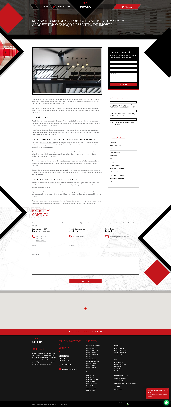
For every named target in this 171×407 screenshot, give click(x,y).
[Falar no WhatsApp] (166, 402)
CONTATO (64, 348)
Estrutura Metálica (116, 145)
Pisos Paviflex (117, 369)
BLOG (62, 345)
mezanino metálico (50, 108)
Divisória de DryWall (92, 354)
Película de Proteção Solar (121, 375)
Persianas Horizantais (120, 350)
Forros (113, 149)
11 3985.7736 (41, 241)
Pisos (112, 162)
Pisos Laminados (118, 362)
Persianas (113, 158)
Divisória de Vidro (91, 352)
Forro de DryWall (91, 388)
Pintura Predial (118, 389)
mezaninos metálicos (63, 154)
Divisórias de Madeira (92, 361)
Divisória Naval (90, 348)
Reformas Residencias (117, 172)
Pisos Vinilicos (117, 366)
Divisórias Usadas (91, 357)
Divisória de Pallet (91, 367)
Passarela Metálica (119, 381)
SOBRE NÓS (38, 349)
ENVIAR (85, 281)
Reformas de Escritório (117, 175)
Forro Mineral (90, 377)
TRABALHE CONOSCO (70, 341)
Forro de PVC (90, 375)
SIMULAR (123, 84)
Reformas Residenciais (117, 178)
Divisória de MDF (91, 363)
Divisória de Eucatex (92, 350)
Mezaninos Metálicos (119, 378)
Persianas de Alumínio (120, 354)
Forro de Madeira (91, 386)
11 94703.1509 (78, 237)
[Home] (85, 16)
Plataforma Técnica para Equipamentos (125, 383)
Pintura (113, 182)
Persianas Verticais (119, 348)
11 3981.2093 (44, 7)
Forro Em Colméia (91, 383)
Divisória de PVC (91, 365)
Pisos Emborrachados (120, 364)
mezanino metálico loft (57, 103)
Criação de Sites (122, 402)
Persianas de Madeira (120, 352)
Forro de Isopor (90, 381)
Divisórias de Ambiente (93, 345)
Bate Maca (117, 386)
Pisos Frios (117, 371)
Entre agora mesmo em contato (71, 203)
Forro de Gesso (90, 390)
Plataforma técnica (116, 165)
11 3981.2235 (41, 239)
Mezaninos (114, 155)
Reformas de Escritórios (117, 168)
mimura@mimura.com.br (119, 237)
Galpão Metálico (115, 152)
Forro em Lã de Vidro (92, 379)
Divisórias (113, 142)
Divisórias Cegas (91, 359)
